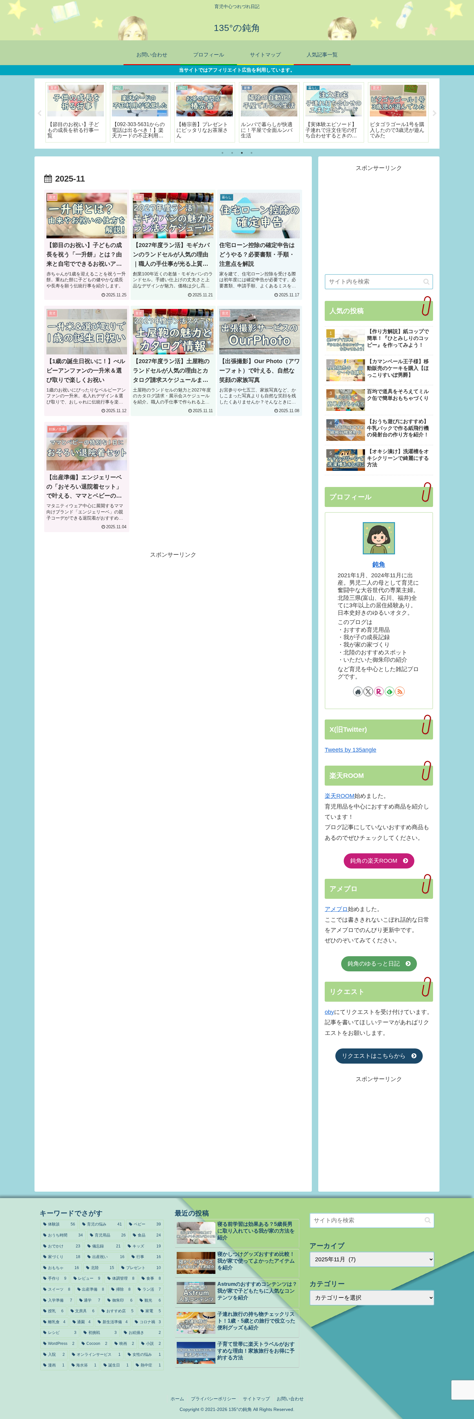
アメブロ (336, 909)
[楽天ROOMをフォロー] (379, 691)
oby (329, 1011)
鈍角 (378, 564)
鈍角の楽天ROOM (376, 861)
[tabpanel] (75, 112)
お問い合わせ (290, 1398)
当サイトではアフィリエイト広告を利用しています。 (237, 70)
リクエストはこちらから (376, 1056)
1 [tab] (222, 153)
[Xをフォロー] (368, 691)
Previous (39, 113)
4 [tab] (251, 153)
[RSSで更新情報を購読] (400, 691)
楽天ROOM (339, 796)
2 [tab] (232, 153)
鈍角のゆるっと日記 (377, 963)
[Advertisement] (173, 605)
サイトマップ (256, 1398)
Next (434, 113)
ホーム (177, 1398)
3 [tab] (242, 153)
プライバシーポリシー (213, 1398)
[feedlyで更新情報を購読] (389, 691)
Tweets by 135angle (350, 750)
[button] (426, 281)
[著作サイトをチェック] (358, 691)
